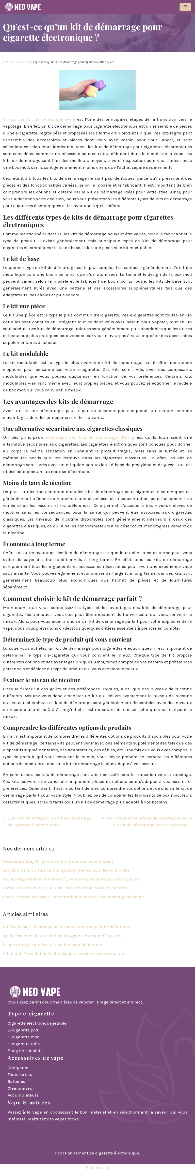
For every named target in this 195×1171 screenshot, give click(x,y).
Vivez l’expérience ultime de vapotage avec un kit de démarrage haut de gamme (144, 821)
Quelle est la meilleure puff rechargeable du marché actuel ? (63, 935)
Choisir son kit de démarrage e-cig (39, 119)
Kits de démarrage (20, 62)
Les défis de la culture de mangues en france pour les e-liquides (66, 870)
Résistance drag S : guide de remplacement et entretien (58, 861)
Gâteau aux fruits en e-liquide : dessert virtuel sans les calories (65, 887)
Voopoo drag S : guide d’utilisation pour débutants (52, 944)
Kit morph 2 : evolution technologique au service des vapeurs (63, 953)
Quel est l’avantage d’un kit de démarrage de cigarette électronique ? (49, 821)
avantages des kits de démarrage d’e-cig (89, 437)
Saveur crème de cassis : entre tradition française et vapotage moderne (73, 896)
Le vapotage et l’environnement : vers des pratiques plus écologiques (71, 878)
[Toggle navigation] (185, 7)
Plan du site (97, 1167)
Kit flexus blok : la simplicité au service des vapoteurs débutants (66, 926)
